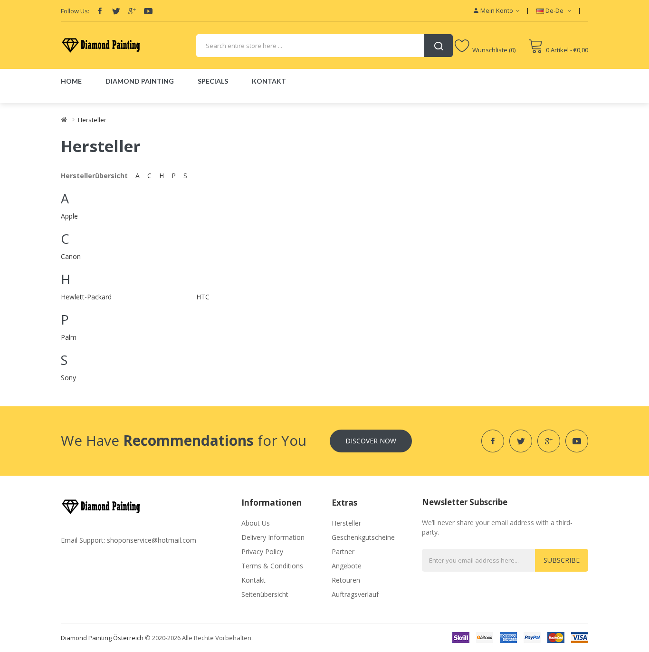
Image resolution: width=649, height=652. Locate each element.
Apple (69, 216)
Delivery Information (273, 537)
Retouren (346, 580)
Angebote (347, 565)
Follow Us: (75, 11)
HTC (203, 296)
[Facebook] (100, 11)
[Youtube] (148, 11)
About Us (255, 522)
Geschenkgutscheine (363, 537)
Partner (343, 551)
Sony (68, 377)
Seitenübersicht (264, 594)
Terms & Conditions (272, 565)
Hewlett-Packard (86, 296)
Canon (71, 256)
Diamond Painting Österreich (102, 637)
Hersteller (92, 119)
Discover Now (370, 440)
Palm (68, 337)
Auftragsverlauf (355, 594)
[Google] (132, 11)
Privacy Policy (262, 551)
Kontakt (253, 580)
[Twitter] (116, 11)
